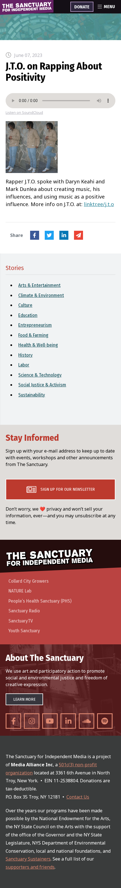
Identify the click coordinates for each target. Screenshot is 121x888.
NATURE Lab (20, 591)
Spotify (105, 721)
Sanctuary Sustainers (28, 859)
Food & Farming (33, 335)
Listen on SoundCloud (24, 112)
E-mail (78, 235)
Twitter (49, 235)
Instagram (31, 721)
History (25, 355)
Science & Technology (40, 375)
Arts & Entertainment (39, 285)
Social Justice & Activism (42, 385)
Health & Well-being (38, 345)
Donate (81, 7)
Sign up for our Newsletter (68, 489)
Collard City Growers (28, 581)
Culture (25, 305)
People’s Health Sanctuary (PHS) (39, 601)
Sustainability (31, 395)
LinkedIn (63, 235)
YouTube (50, 721)
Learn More (24, 699)
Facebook (34, 235)
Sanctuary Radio (24, 611)
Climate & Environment (41, 295)
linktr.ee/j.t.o (99, 204)
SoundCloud (86, 721)
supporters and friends (30, 867)
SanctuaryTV (20, 621)
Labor (23, 365)
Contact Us (77, 797)
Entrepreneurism (35, 325)
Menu (109, 6)
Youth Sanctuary (24, 631)
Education (27, 315)
